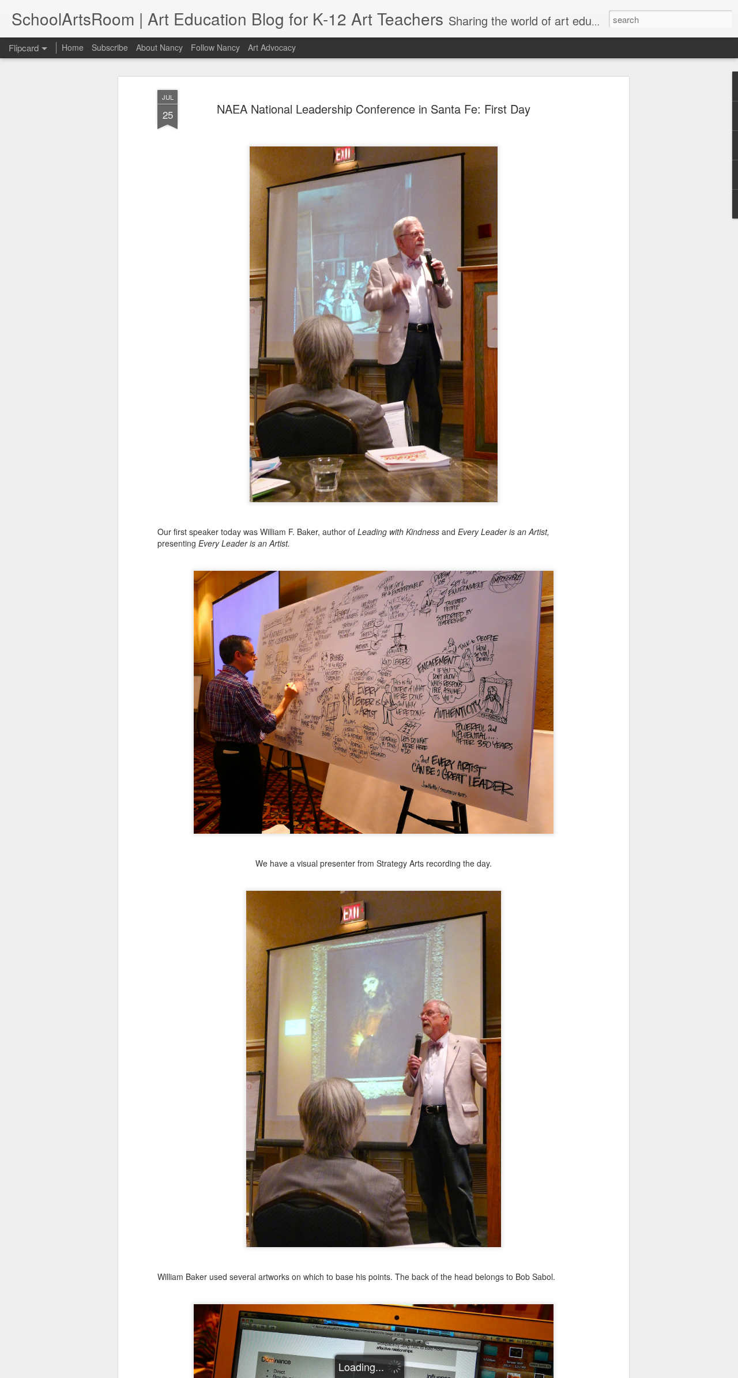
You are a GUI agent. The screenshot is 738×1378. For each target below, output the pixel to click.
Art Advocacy (272, 47)
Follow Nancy (215, 47)
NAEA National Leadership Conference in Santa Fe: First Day (373, 108)
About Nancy (159, 47)
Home (73, 47)
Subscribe (110, 47)
